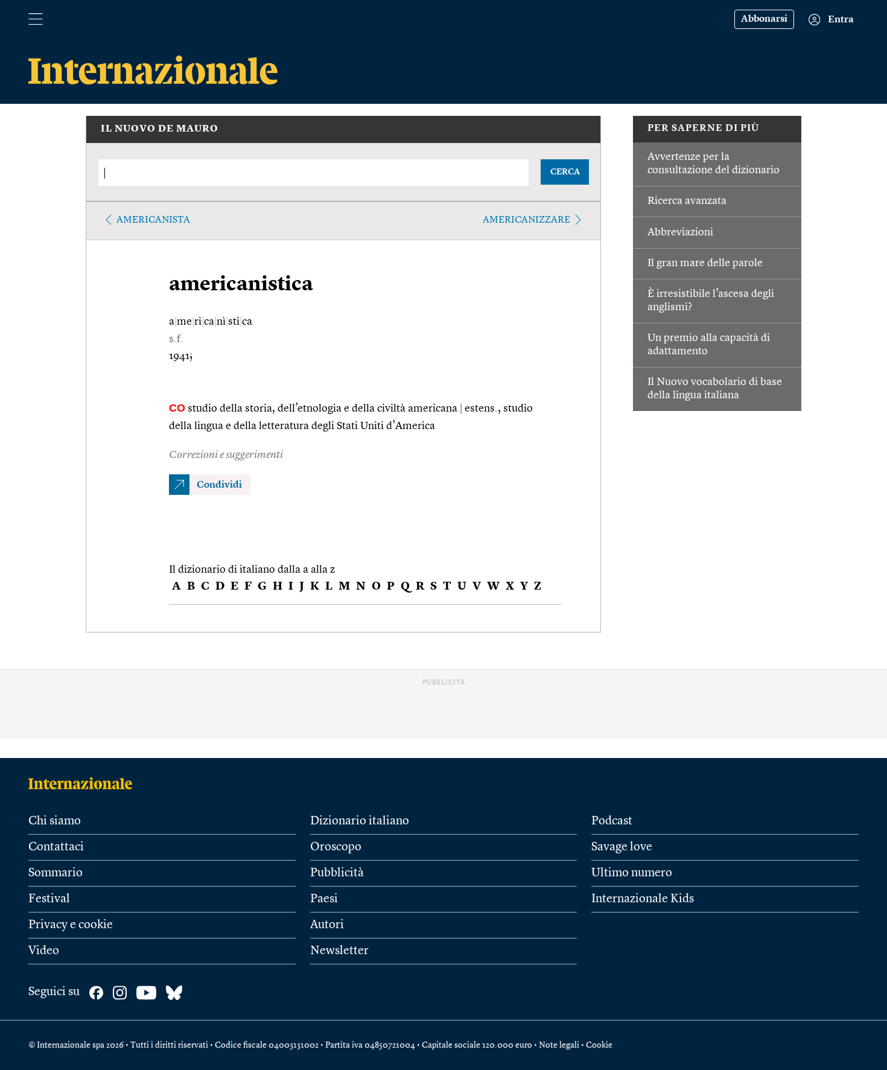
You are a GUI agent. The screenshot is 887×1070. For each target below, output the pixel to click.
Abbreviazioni (680, 232)
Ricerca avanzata (686, 201)
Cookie (599, 1045)
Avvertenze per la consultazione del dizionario (713, 163)
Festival (49, 899)
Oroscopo (335, 847)
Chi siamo (54, 821)
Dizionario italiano (359, 821)
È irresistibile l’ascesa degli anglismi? (710, 300)
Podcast (611, 821)
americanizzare (526, 220)
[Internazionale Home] (84, 783)
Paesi (324, 899)
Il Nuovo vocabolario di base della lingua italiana (714, 389)
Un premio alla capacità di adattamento (708, 345)
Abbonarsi (764, 19)
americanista (153, 220)
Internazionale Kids (642, 899)
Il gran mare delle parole (705, 263)
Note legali (559, 1045)
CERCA (565, 172)
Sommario (55, 873)
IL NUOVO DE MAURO (159, 129)
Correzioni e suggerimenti (226, 455)
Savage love (621, 847)
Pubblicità (337, 873)
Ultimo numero (631, 873)
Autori (327, 925)
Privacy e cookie (70, 925)
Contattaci (56, 847)
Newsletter (339, 951)
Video (43, 951)
